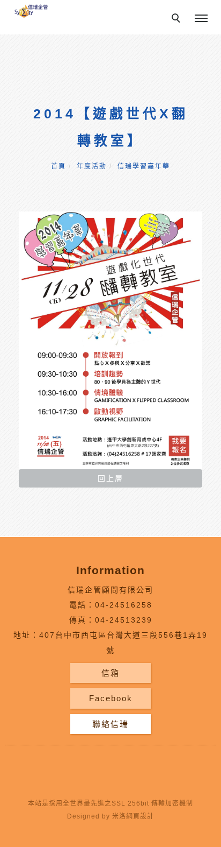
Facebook (110, 698)
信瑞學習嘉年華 (143, 166)
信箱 (110, 672)
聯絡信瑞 (110, 724)
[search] (177, 19)
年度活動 (92, 166)
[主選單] (201, 19)
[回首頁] (30, 10)
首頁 (58, 166)
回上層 (110, 478)
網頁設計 (140, 816)
